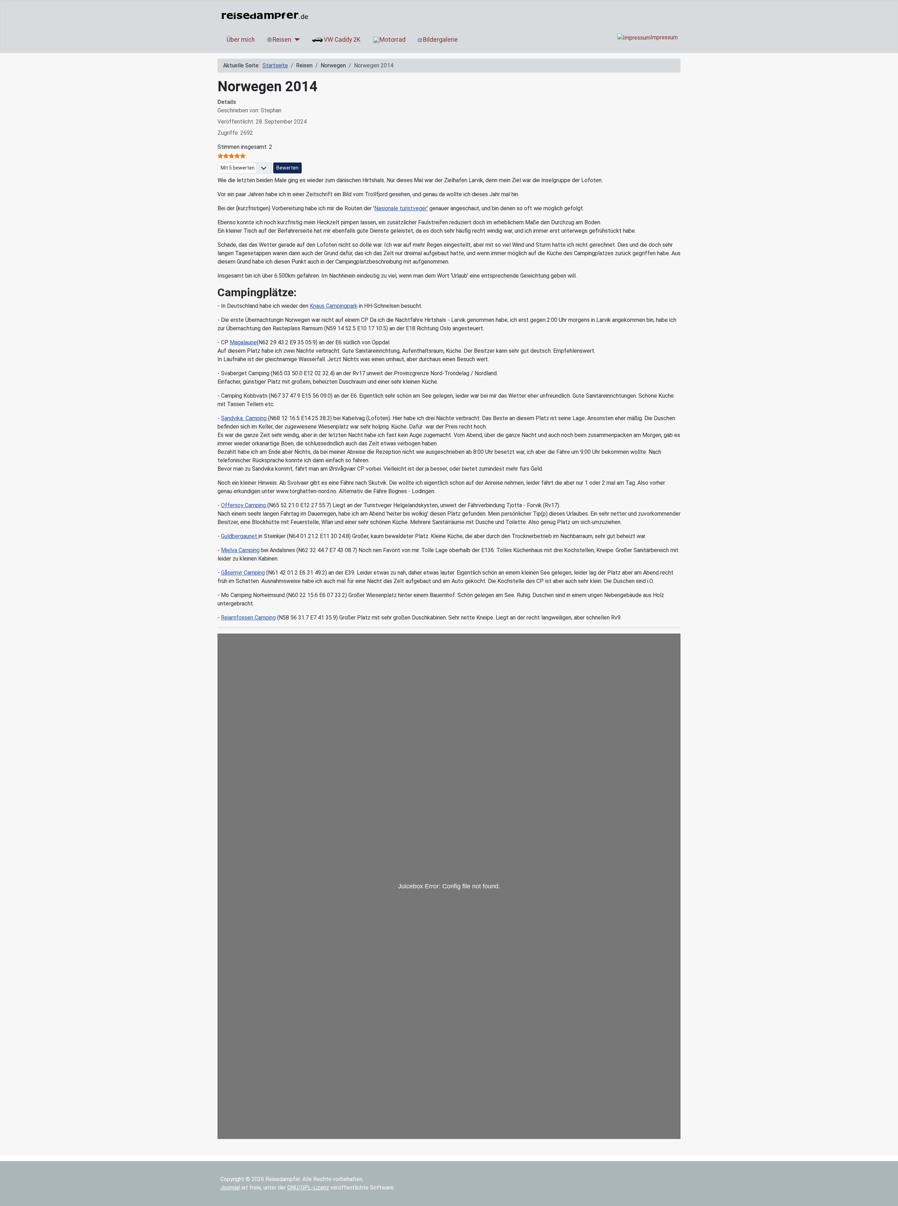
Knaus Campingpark (333, 306)
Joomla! (230, 1187)
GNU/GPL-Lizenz (308, 1187)
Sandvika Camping (244, 418)
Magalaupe (243, 342)
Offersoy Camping (244, 505)
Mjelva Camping (240, 550)
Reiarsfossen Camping (248, 617)
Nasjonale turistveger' (401, 208)
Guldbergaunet (240, 536)
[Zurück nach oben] (889, 1197)
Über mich (241, 39)
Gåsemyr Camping (243, 572)
